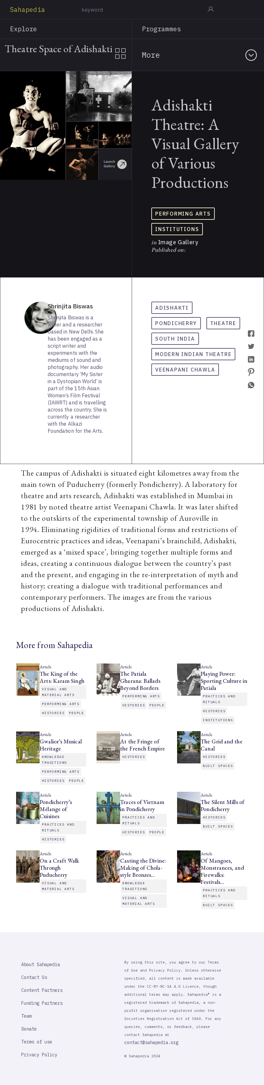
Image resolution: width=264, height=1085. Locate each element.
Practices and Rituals (219, 699)
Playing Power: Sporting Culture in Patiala (224, 681)
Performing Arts (183, 213)
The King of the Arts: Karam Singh (62, 677)
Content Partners (41, 990)
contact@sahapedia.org (151, 1042)
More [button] (151, 55)
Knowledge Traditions (54, 760)
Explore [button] (23, 28)
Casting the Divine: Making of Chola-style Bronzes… (143, 867)
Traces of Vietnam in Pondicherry (142, 806)
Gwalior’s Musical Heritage (60, 745)
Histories (53, 713)
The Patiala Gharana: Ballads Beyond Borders (140, 681)
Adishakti (172, 308)
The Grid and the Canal (221, 745)
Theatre (223, 323)
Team (26, 1016)
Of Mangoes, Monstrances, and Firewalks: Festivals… (222, 871)
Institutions (177, 229)
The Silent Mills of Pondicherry (222, 806)
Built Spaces (218, 766)
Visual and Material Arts (58, 692)
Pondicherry (176, 323)
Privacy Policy (39, 1055)
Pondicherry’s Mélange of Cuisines (56, 809)
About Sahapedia (40, 964)
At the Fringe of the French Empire (142, 745)
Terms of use (36, 1042)
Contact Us (34, 977)
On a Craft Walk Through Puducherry (59, 867)
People (76, 713)
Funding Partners (41, 1003)
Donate (29, 1029)
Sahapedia (27, 9)
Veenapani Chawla (185, 369)
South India (175, 338)
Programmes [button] (161, 28)
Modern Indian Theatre (193, 354)
